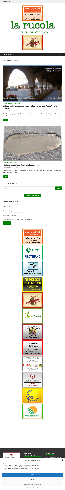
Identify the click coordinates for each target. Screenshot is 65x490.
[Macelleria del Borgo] (32, 371)
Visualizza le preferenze (32, 484)
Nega (32, 479)
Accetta (32, 474)
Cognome (6, 211)
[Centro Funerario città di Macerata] (32, 387)
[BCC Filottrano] (32, 260)
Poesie (10, 103)
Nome (4, 206)
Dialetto (5, 103)
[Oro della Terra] (32, 419)
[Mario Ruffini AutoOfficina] (32, 339)
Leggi (5, 120)
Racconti (5, 162)
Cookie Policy (29, 487)
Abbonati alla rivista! (32, 195)
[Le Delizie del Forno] (32, 291)
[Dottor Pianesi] (32, 323)
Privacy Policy (35, 487)
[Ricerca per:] (32, 188)
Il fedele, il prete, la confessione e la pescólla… (21, 165)
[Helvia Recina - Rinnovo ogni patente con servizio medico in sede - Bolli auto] (32, 275)
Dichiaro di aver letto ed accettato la (19, 219)
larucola (15, 110)
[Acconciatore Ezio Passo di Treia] (32, 403)
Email (4, 215)
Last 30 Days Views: (51, 457)
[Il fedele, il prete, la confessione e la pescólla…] (32, 144)
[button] (62, 460)
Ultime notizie (16, 103)
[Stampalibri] (32, 20)
